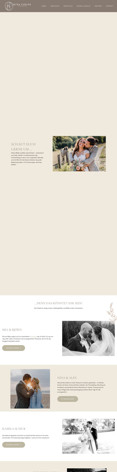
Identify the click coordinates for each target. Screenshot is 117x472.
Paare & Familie (83, 6)
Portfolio (68, 6)
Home (44, 6)
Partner (98, 6)
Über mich (54, 6)
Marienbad (33, 336)
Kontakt (109, 6)
